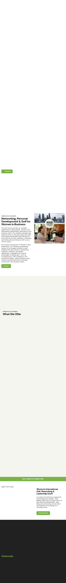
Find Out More (43, 513)
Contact (60, 35)
